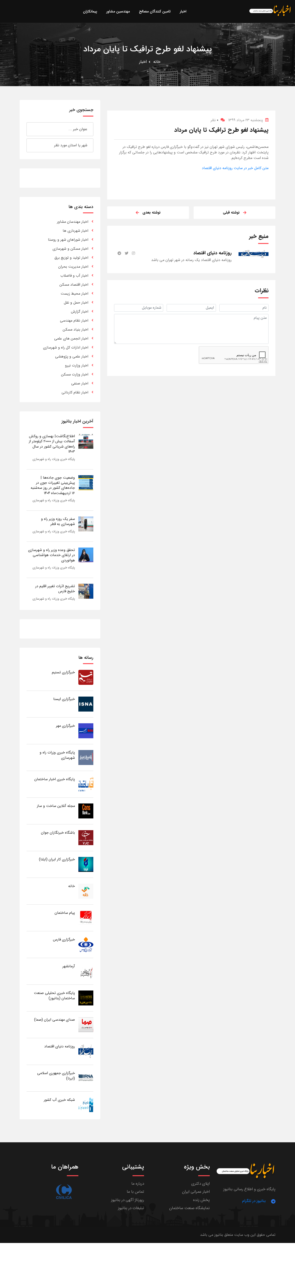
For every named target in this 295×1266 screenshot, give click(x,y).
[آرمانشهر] (85, 971)
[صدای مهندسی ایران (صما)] (85, 1024)
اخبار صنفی (79, 383)
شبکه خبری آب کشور (59, 1100)
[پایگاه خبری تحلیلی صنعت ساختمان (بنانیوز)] (85, 998)
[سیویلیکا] (64, 1192)
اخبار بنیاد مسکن (75, 329)
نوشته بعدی (151, 212)
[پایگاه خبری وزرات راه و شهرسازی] (85, 757)
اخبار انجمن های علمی (71, 338)
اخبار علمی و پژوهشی (71, 356)
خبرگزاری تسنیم (63, 672)
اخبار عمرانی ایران (196, 1192)
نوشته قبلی (231, 212)
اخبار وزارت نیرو (76, 365)
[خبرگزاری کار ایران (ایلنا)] (85, 864)
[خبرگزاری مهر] (85, 730)
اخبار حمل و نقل (76, 302)
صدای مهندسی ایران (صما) (54, 1020)
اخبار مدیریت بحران (73, 267)
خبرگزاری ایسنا (64, 699)
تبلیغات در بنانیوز (131, 1208)
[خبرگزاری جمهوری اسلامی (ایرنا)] (85, 1078)
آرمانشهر (68, 966)
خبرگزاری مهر (65, 726)
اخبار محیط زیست (74, 293)
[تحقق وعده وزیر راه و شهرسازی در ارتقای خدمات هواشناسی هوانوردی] (85, 555)
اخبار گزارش (79, 311)
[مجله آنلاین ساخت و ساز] (85, 811)
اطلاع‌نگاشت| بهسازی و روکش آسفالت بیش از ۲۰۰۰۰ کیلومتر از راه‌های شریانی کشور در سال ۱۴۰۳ (52, 443)
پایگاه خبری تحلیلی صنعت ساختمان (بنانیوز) (54, 995)
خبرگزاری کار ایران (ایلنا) (57, 859)
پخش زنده (201, 1200)
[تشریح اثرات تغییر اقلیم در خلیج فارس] (85, 591)
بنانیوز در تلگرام (254, 1201)
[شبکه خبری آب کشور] (85, 1105)
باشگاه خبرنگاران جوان (58, 832)
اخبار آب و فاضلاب (74, 275)
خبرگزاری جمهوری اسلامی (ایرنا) (56, 1075)
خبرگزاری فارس (64, 939)
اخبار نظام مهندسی (74, 320)
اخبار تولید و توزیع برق (71, 258)
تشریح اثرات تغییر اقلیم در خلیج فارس (55, 588)
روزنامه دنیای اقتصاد (59, 1046)
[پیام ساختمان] (85, 917)
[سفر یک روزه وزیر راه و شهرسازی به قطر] (85, 524)
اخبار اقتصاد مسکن (73, 284)
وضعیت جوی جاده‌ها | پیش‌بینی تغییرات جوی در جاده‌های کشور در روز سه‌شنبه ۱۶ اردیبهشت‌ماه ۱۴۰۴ (53, 485)
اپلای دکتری (200, 1184)
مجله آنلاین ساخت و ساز (56, 806)
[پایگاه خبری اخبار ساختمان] (85, 784)
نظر (214, 120)
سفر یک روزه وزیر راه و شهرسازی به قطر (58, 521)
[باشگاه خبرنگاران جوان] (85, 837)
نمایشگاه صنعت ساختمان (189, 1208)
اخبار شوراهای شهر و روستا (68, 240)
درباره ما (137, 1184)
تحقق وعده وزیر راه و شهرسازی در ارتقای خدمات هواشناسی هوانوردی (51, 555)
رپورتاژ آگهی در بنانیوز (127, 1200)
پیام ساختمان (65, 913)
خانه (156, 62)
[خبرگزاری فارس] (85, 944)
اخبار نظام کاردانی (75, 392)
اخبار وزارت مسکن (74, 374)
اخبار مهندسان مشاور (72, 222)
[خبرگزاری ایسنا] (85, 704)
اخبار (143, 62)
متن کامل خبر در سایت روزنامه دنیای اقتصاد (235, 168)
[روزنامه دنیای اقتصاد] (85, 1051)
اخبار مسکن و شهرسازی (70, 249)
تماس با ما (135, 1192)
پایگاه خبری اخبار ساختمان (54, 779)
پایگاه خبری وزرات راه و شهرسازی (53, 459)
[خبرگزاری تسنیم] (85, 677)
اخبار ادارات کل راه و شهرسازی (65, 347)
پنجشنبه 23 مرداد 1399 (245, 120)
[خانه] (85, 891)
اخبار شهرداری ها (75, 231)
